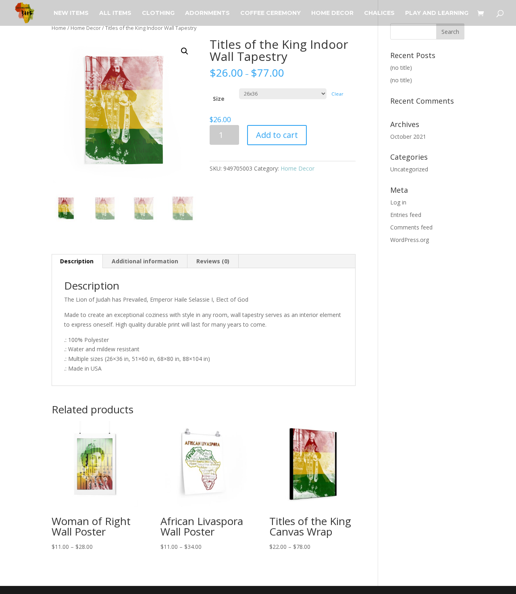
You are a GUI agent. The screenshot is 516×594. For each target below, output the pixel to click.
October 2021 (408, 136)
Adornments (207, 13)
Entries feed (405, 215)
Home (59, 27)
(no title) (401, 67)
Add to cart (277, 134)
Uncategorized (409, 169)
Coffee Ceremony (270, 13)
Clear (337, 94)
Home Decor (332, 13)
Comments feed (411, 227)
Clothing (158, 13)
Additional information (145, 261)
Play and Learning (436, 13)
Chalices (379, 13)
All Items (115, 13)
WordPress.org (409, 240)
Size (219, 98)
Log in (398, 202)
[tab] (77, 261)
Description (77, 261)
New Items (71, 13)
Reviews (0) (212, 261)
